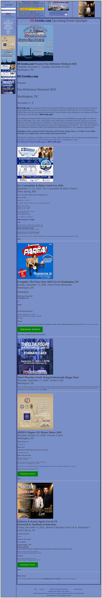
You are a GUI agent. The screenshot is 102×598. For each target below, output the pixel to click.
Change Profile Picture (78, 593)
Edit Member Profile (67, 593)
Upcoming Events (58, 11)
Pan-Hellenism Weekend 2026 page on (38, 142)
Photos (58, 591)
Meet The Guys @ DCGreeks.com (59, 589)
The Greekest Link (51, 595)
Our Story (41, 589)
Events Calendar (65, 591)
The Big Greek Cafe (44, 466)
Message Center (52, 591)
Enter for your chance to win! (25, 228)
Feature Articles (78, 589)
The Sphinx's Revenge (65, 595)
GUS (57, 595)
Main (35, 589)
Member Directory (38, 593)
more (19, 239)
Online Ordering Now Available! (26, 219)
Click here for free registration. (8, 17)
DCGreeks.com (25, 63)
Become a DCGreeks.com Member (52, 593)
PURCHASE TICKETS (30, 329)
